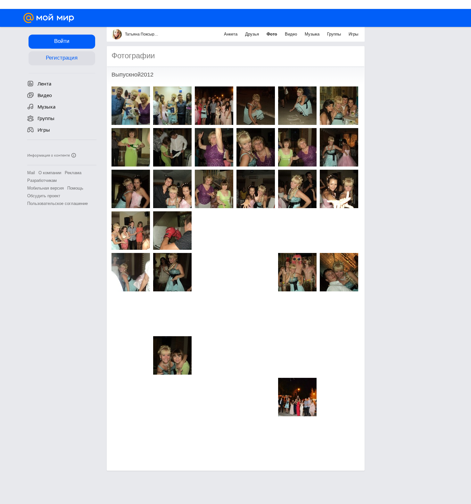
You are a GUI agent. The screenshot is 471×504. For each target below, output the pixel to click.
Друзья (252, 34)
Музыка (313, 34)
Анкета (231, 34)
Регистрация (62, 58)
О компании (49, 172)
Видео (291, 34)
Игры (353, 34)
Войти (62, 41)
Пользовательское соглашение (57, 203)
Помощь (75, 188)
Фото (272, 34)
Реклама (73, 172)
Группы (334, 34)
